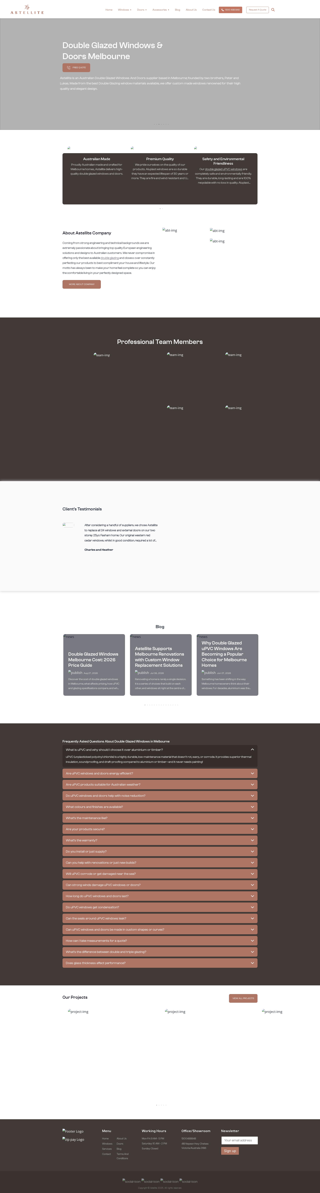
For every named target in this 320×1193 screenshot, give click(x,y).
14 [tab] (175, 705)
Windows (107, 1144)
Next (90, 560)
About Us (191, 9)
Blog (177, 9)
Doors (140, 9)
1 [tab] (154, 124)
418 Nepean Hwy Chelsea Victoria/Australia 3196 (195, 1146)
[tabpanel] (96, 163)
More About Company (81, 284)
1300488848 (189, 1138)
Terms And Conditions (122, 1156)
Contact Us (208, 9)
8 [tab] (161, 705)
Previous (86, 560)
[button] (160, 749)
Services (107, 1149)
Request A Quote (257, 10)
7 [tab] (168, 124)
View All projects (243, 998)
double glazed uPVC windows (223, 169)
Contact (106, 1154)
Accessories (159, 9)
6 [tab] (166, 124)
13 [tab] (173, 705)
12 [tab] (170, 705)
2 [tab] (156, 124)
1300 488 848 (232, 10)
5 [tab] (163, 124)
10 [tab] (166, 705)
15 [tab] (177, 705)
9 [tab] (163, 705)
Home (109, 9)
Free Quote (79, 67)
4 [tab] (161, 124)
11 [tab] (168, 705)
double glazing (110, 258)
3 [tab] (159, 124)
